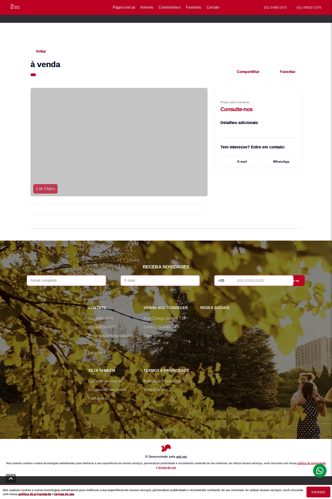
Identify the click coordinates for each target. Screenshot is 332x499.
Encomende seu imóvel (107, 390)
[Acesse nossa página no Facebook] (203, 318)
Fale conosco (99, 398)
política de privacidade (311, 463)
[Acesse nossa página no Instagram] (228, 318)
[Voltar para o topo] (11, 478)
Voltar (41, 51)
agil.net (181, 456)
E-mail (242, 161)
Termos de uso (156, 390)
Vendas (94, 344)
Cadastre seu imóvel (105, 381)
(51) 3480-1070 (275, 7)
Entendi (318, 492)
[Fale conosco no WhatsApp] (215, 318)
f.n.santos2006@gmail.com (110, 335)
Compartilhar (248, 72)
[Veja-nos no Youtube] (241, 318)
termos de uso (167, 467)
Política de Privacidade (162, 381)
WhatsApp (281, 161)
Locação (95, 353)
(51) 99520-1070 (309, 7)
